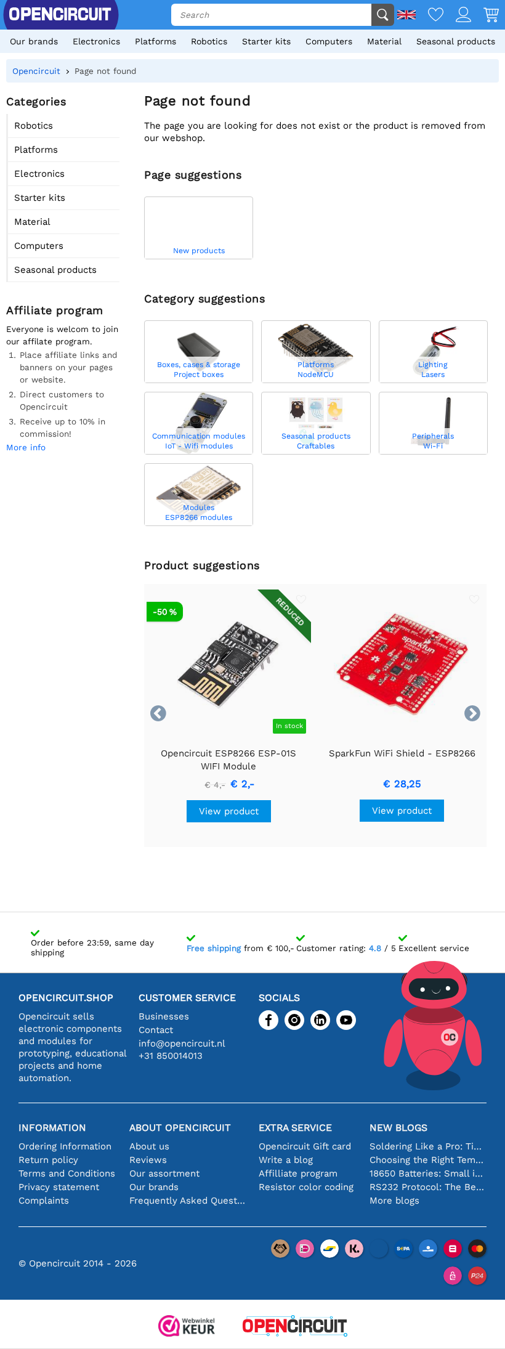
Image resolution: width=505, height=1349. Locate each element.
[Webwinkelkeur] (186, 1327)
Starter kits (266, 41)
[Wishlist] (429, 16)
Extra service (295, 1127)
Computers (328, 41)
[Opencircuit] (295, 1327)
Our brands (34, 41)
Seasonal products (455, 41)
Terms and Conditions (66, 1173)
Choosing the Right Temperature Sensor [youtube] (428, 1159)
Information (52, 1127)
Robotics (209, 41)
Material (384, 41)
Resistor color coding (306, 1187)
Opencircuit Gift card (305, 1146)
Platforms (155, 41)
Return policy (48, 1159)
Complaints (43, 1200)
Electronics (96, 41)
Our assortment (164, 1173)
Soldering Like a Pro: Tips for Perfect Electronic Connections (428, 1146)
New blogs (398, 1127)
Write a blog (286, 1159)
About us (149, 1146)
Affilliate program (298, 1173)
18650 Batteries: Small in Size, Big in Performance (428, 1173)
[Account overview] (457, 16)
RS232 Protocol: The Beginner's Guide (428, 1187)
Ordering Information (64, 1146)
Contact (156, 1029)
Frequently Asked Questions (187, 1200)
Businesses (164, 1016)
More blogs (394, 1200)
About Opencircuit (180, 1127)
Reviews (148, 1159)
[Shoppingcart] (485, 16)
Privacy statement (58, 1187)
